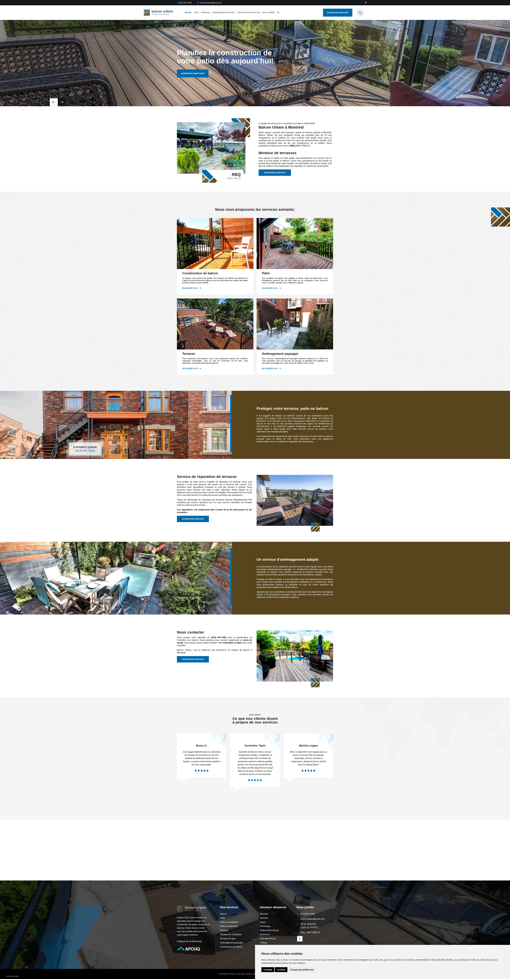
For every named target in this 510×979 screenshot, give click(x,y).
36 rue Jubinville (309, 926)
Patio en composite (229, 922)
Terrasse (205, 13)
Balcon (223, 914)
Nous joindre (268, 13)
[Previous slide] (62, 102)
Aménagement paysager (223, 13)
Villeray (263, 943)
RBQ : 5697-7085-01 (310, 932)
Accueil (188, 13)
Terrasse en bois (228, 938)
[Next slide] (54, 102)
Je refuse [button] (281, 970)
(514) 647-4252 (185, 3)
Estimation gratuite (85, 447)
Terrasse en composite (230, 934)
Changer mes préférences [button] (302, 970)
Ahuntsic (264, 918)
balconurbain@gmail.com (211, 3)
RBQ (292, 146)
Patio (196, 13)
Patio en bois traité (229, 926)
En (278, 13)
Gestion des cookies (12, 976)
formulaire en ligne (232, 643)
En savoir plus (190, 288)
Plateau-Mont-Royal (269, 930)
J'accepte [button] (268, 970)
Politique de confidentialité (189, 941)
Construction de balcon (248, 13)
